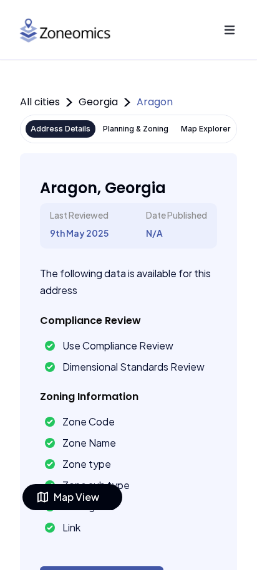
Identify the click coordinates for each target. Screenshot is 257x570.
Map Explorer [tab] (206, 128)
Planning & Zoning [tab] (135, 128)
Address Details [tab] (60, 128)
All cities (40, 102)
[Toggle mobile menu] (229, 29)
